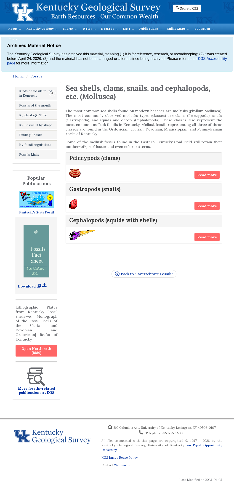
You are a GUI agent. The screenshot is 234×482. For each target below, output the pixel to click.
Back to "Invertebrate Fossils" (147, 274)
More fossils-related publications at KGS (36, 390)
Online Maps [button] (176, 29)
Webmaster (122, 465)
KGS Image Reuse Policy (119, 457)
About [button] (12, 29)
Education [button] (202, 29)
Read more (207, 175)
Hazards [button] (107, 29)
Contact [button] (14, 39)
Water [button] (87, 29)
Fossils (36, 76)
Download (27, 286)
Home (18, 76)
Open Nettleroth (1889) (36, 350)
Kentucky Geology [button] (40, 29)
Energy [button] (68, 29)
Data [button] (126, 29)
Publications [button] (148, 29)
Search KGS (189, 8)
